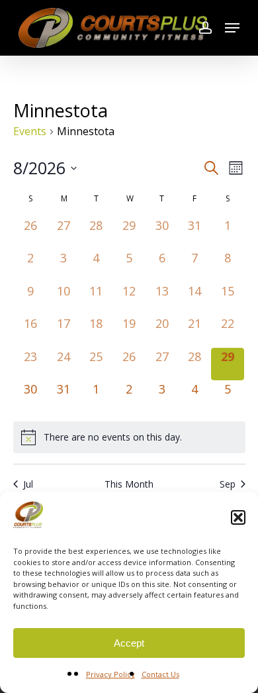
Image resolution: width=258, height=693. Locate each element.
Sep (228, 484)
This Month (129, 484)
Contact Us (160, 674)
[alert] (129, 437)
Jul (28, 484)
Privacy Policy (110, 674)
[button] (238, 517)
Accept (129, 643)
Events (29, 131)
